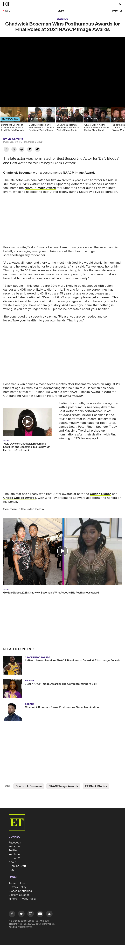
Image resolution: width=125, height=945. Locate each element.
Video (61, 11)
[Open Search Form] (120, 4)
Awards (62, 19)
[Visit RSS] (49, 914)
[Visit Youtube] (40, 914)
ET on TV (14, 858)
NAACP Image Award (78, 173)
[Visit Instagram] (30, 914)
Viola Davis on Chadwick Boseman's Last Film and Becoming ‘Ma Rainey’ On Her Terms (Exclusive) (26, 447)
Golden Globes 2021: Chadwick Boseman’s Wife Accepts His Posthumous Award (51, 592)
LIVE (7, 11)
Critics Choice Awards (19, 498)
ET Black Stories (96, 786)
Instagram (15, 847)
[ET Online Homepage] (7, 4)
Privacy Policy (17, 887)
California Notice (19, 895)
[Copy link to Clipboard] (37, 149)
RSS (11, 870)
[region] (62, 72)
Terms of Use (17, 883)
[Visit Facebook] (12, 914)
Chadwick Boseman (17, 173)
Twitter (13, 850)
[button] (27, 421)
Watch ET (117, 11)
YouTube (14, 854)
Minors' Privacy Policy (22, 899)
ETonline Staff (17, 866)
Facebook (15, 843)
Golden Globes (100, 494)
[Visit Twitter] (21, 914)
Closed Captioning (20, 891)
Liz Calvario (15, 139)
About (12, 862)
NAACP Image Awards (63, 786)
